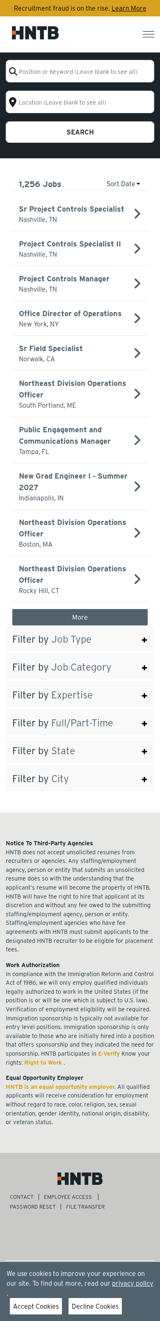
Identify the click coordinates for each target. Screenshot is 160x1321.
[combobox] (80, 71)
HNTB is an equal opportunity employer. (61, 1086)
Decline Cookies (95, 1306)
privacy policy (132, 1283)
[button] (80, 638)
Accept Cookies (36, 1306)
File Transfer (86, 1206)
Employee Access (68, 1196)
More (80, 617)
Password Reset (33, 1206)
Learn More (129, 8)
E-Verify (109, 1053)
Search (80, 132)
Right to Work (44, 1062)
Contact (22, 1196)
